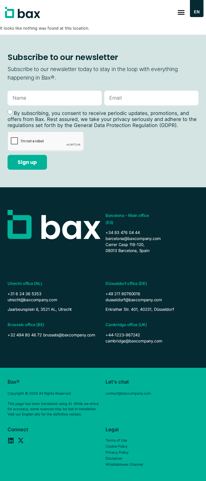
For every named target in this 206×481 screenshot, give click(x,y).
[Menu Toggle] (181, 12)
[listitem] (54, 309)
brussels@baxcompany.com (69, 334)
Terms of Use (116, 440)
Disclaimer (114, 458)
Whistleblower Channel (124, 464)
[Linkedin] (11, 440)
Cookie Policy (117, 446)
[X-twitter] (21, 440)
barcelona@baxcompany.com (133, 238)
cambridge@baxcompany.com (134, 340)
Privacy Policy (117, 452)
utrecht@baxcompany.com (32, 299)
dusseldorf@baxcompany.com (134, 299)
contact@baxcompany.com (128, 393)
